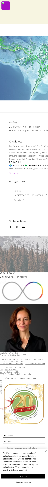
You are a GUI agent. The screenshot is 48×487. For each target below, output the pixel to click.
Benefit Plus (24, 378)
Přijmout (23, 476)
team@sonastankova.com (35, 363)
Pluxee (33, 378)
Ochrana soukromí (19, 470)
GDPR (2, 374)
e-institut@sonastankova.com (11, 363)
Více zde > (13, 173)
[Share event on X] (17, 227)
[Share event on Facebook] (10, 227)
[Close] (44, 453)
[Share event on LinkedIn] (23, 227)
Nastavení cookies (23, 482)
